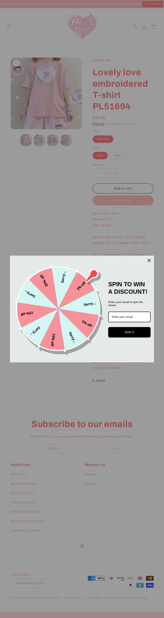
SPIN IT (129, 332)
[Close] (149, 260)
